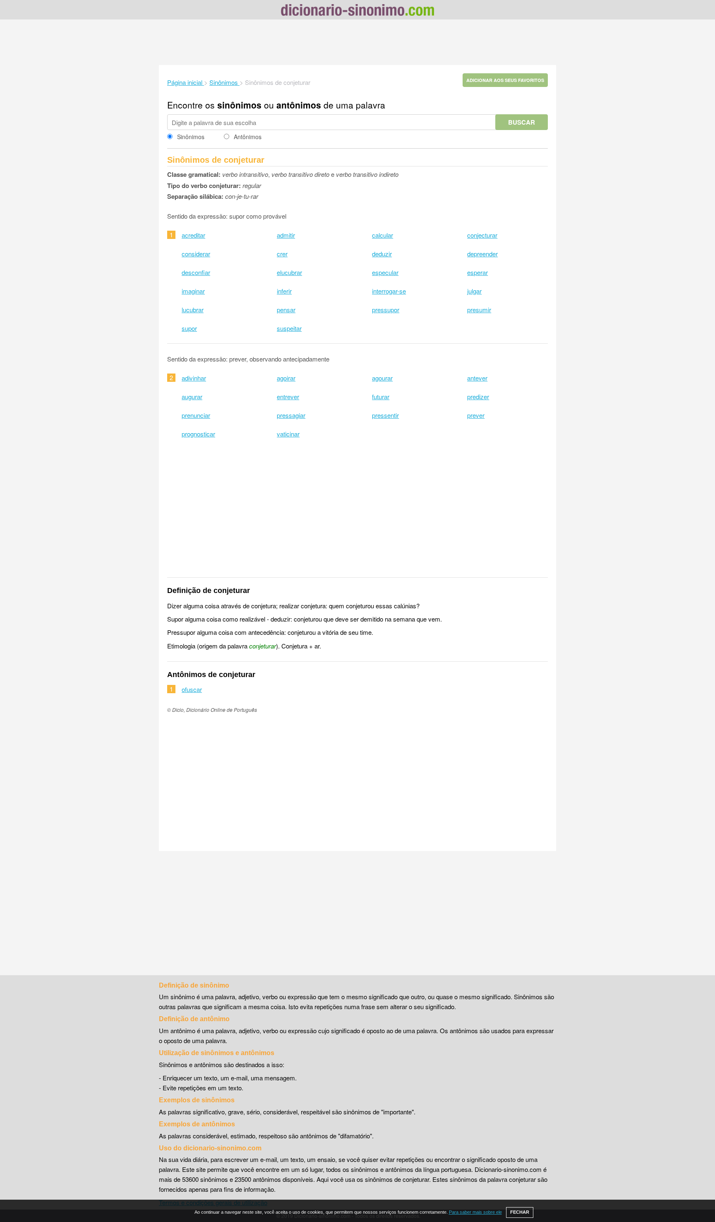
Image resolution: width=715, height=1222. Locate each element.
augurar (192, 396)
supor (189, 328)
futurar (380, 396)
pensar (286, 309)
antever (477, 378)
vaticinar (288, 433)
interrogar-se (389, 291)
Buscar (521, 122)
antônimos (298, 105)
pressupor (385, 309)
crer (282, 253)
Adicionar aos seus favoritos (505, 80)
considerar (196, 253)
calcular (382, 235)
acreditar (193, 235)
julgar (474, 291)
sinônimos (239, 105)
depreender (482, 253)
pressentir (385, 415)
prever (476, 415)
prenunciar (196, 415)
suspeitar (289, 328)
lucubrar (193, 309)
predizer (478, 396)
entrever (288, 396)
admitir (286, 235)
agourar (382, 378)
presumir (479, 309)
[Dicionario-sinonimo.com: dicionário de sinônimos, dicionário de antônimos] (357, 11)
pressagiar (291, 415)
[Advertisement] (357, 42)
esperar (477, 272)
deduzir (382, 253)
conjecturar (482, 235)
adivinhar (194, 378)
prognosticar (198, 433)
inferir (284, 291)
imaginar (193, 291)
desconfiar (196, 272)
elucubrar (289, 272)
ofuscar (192, 689)
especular (385, 272)
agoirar (286, 378)
